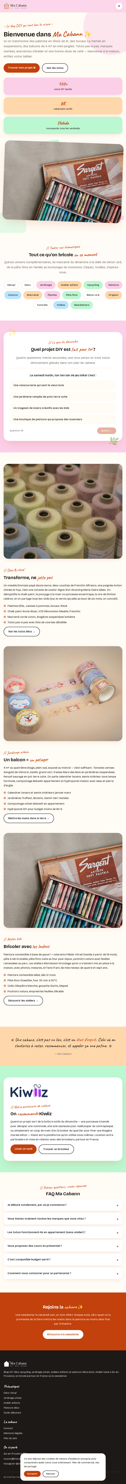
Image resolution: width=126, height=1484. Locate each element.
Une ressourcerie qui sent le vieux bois (38, 385)
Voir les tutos (55, 68)
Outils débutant (12, 1412)
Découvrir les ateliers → (23, 1000)
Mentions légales (13, 1433)
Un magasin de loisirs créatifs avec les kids (41, 408)
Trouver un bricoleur (56, 1149)
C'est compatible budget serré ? (29, 1259)
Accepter (32, 1474)
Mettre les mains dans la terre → (28, 818)
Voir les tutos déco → (21, 631)
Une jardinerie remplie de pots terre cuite (40, 396)
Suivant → (106, 430)
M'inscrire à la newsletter (63, 1334)
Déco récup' (10, 1392)
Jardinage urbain (13, 1397)
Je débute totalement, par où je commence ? (37, 1204)
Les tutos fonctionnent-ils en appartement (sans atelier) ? (46, 1232)
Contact (8, 1428)
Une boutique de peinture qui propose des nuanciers (47, 419)
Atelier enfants (12, 1402)
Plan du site (10, 1438)
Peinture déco (11, 1407)
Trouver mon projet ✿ (21, 67)
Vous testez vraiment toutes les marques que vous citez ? (47, 1218)
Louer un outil (23, 1148)
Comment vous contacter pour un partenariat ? (39, 1273)
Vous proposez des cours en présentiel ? (35, 1245)
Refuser (50, 1474)
